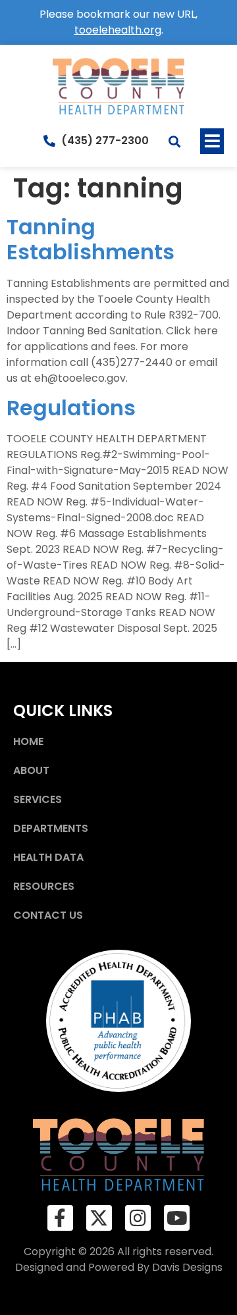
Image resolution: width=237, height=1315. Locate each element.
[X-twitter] (99, 1218)
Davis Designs (187, 1267)
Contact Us (48, 915)
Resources (43, 886)
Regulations (71, 408)
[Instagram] (138, 1218)
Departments (50, 828)
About (31, 770)
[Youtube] (177, 1218)
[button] (212, 141)
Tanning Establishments (90, 239)
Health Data (48, 857)
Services (37, 799)
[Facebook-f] (60, 1218)
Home (28, 741)
